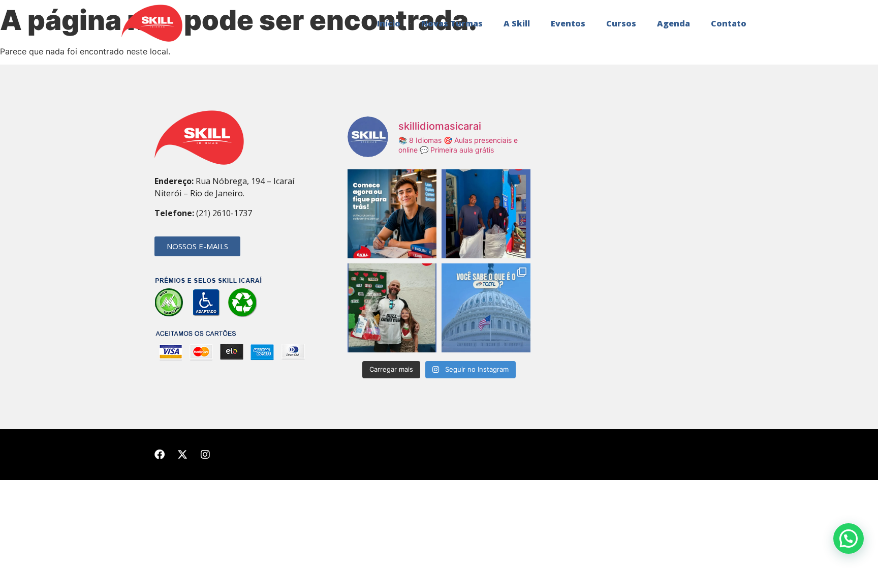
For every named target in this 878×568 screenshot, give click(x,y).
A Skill (517, 23)
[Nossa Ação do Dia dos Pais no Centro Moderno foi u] (392, 307)
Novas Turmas (452, 23)
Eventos (568, 23)
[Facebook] (159, 454)
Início (388, 23)
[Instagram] (205, 454)
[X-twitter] (182, 454)
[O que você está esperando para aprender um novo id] (392, 213)
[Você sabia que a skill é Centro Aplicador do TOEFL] (486, 307)
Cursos (621, 23)
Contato (728, 23)
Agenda (673, 23)
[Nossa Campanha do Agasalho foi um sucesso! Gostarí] (486, 213)
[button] (848, 538)
